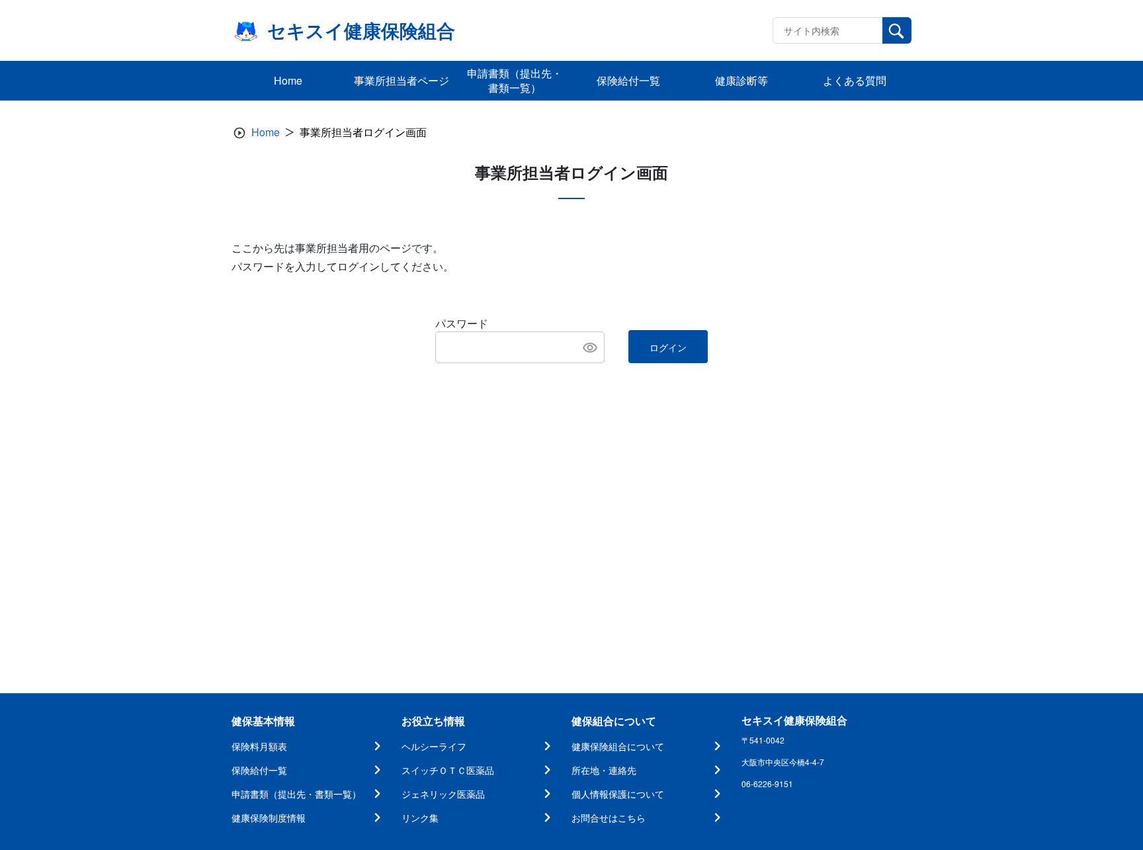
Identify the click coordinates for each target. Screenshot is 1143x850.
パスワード (461, 323)
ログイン (668, 347)
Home (265, 132)
